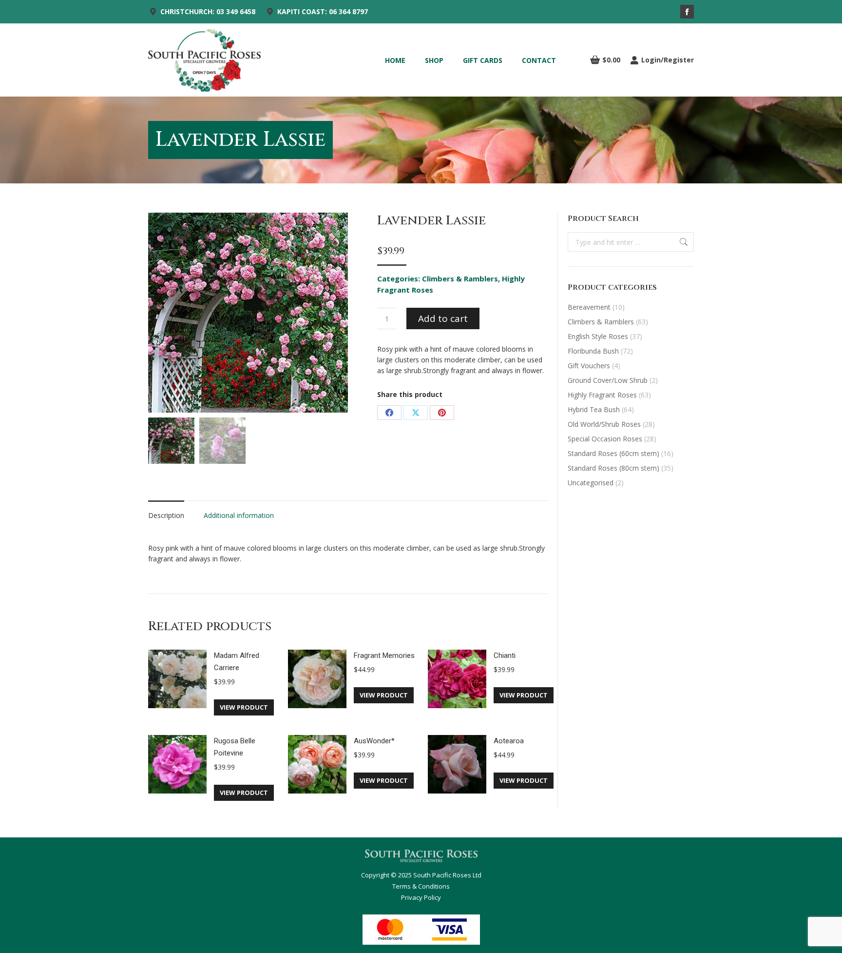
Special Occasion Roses (605, 438)
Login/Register (667, 60)
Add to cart (443, 318)
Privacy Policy (421, 897)
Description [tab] (166, 515)
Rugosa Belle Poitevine (234, 746)
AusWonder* (374, 740)
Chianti (505, 655)
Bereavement (589, 307)
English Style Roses (598, 336)
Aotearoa (509, 740)
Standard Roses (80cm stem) (613, 468)
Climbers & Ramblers (460, 278)
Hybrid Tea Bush (594, 409)
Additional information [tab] (239, 515)
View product (244, 707)
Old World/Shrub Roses (604, 424)
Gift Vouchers (589, 365)
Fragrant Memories (384, 655)
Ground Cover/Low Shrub (608, 380)
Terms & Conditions (421, 886)
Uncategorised (590, 482)
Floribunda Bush (593, 351)
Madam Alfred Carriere (236, 661)
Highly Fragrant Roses (602, 394)
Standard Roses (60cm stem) (613, 453)
